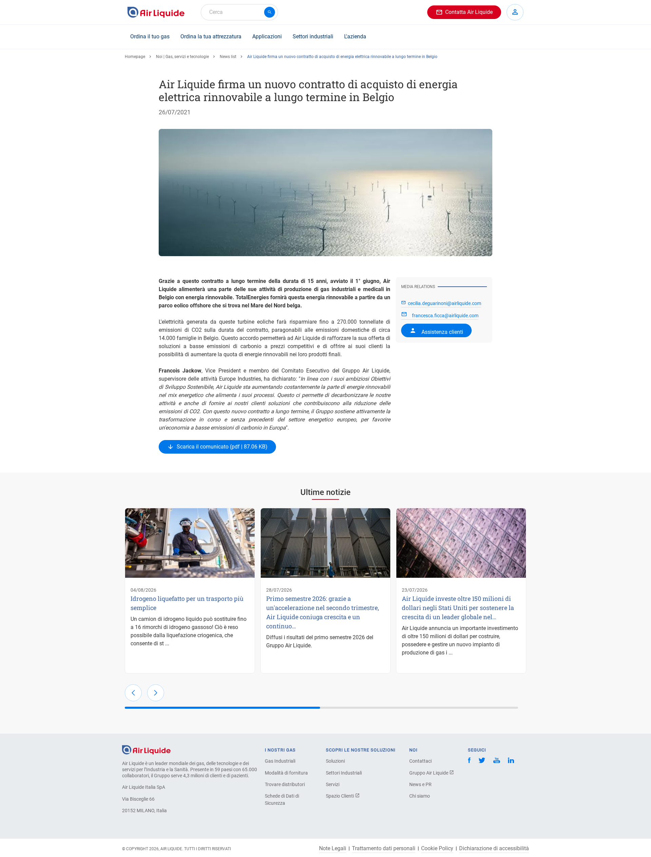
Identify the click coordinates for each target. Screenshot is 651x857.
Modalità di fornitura (286, 773)
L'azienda (355, 36)
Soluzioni (335, 761)
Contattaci (420, 761)
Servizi (332, 784)
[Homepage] (146, 749)
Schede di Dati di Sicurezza (282, 799)
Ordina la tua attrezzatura (210, 36)
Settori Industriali (344, 773)
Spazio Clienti (340, 796)
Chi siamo (419, 796)
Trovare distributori (285, 784)
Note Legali (332, 848)
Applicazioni (267, 36)
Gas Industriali (280, 761)
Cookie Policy (437, 848)
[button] (133, 692)
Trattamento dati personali (383, 848)
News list (228, 57)
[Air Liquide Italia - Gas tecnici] (155, 12)
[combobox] (239, 12)
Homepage (135, 57)
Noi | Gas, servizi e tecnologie (182, 57)
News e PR (420, 784)
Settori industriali (313, 36)
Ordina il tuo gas (150, 36)
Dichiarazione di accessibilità (494, 848)
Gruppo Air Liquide (429, 773)
